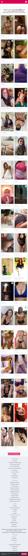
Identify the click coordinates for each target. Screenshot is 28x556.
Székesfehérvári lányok (15, 499)
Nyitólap (14, 460)
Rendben (24, 554)
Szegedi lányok (15, 497)
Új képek (14, 509)
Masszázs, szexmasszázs (14, 468)
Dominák (14, 470)
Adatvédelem (14, 546)
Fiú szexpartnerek (14, 466)
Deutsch (14, 540)
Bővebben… (8, 554)
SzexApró (14, 524)
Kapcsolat (14, 550)
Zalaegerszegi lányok (14, 501)
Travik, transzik (15, 472)
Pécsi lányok (14, 493)
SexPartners (14, 526)
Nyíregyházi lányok (15, 491)
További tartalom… (14, 454)
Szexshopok (15, 477)
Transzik (14, 520)
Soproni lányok (15, 495)
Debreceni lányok (14, 484)
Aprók (14, 474)
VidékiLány (14, 517)
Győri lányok (14, 486)
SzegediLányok (14, 522)
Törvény (15, 548)
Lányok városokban (15, 507)
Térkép (15, 505)
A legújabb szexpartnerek (14, 462)
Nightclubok (15, 475)
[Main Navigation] (2, 2)
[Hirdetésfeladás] (26, 2)
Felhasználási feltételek (15, 544)
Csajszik (14, 518)
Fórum (14, 511)
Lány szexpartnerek (15, 464)
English (14, 538)
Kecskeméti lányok (14, 488)
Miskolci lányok (15, 489)
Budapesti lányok (14, 482)
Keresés (15, 513)
